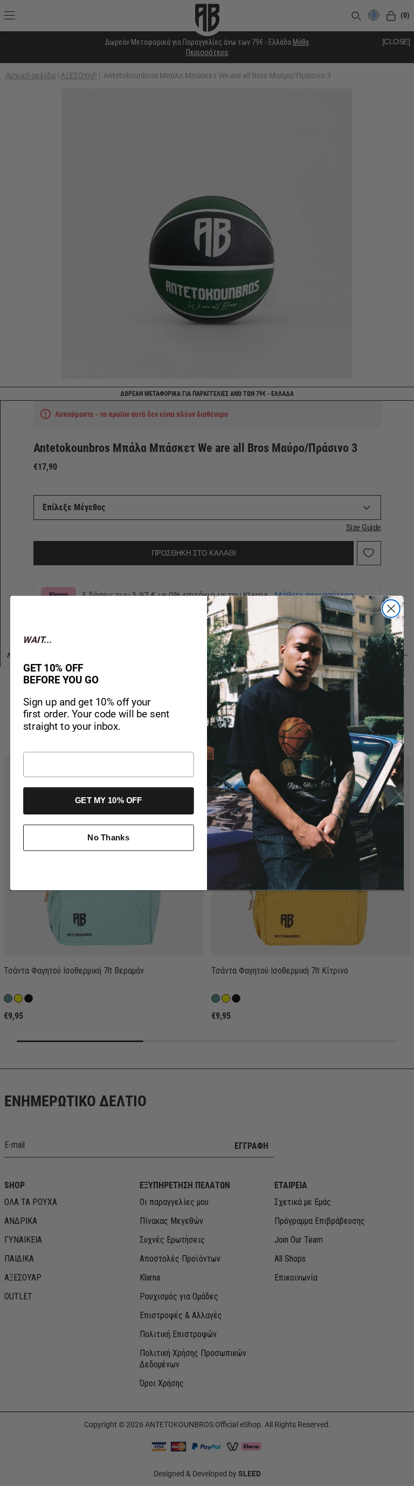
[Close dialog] (391, 609)
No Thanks (108, 837)
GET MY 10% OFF (108, 800)
